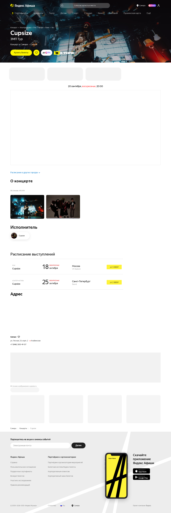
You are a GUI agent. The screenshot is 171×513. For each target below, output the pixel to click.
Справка (13, 462)
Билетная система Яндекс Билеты (62, 467)
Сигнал (34, 44)
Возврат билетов (17, 476)
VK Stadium (76, 269)
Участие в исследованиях (20, 480)
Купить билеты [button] (21, 52)
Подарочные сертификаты (21, 471)
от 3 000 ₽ (114, 267)
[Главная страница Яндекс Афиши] (12, 5)
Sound (74, 284)
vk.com (22, 190)
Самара (13, 428)
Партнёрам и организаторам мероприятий (65, 462)
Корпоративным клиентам (59, 471)
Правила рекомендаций (20, 485)
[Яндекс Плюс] (152, 5)
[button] (149, 13)
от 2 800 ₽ (114, 282)
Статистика (52, 505)
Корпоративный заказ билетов (60, 476)
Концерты (23, 428)
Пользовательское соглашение (23, 467)
